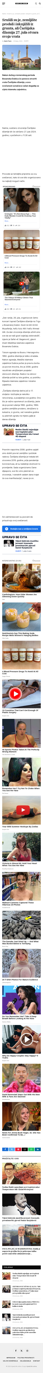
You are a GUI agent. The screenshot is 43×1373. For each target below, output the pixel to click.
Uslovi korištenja (10, 1361)
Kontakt (36, 1361)
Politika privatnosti (26, 1358)
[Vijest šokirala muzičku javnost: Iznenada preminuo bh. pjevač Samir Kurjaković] (21, 1204)
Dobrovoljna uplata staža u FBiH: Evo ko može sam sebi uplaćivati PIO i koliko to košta (25, 1304)
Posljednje (8, 1267)
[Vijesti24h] (21, 3)
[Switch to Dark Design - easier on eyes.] (36, 3)
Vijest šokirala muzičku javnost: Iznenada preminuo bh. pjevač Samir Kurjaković (20, 1219)
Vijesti (26, 41)
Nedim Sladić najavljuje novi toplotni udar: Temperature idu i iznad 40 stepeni (21, 1188)
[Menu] (3, 3)
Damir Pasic (7, 41)
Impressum (11, 1358)
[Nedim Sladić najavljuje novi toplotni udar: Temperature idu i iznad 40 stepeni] (21, 1173)
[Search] (39, 3)
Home (4, 14)
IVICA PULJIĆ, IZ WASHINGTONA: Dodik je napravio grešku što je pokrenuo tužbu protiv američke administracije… (21, 1251)
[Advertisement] (21, 109)
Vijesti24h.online (31, 1366)
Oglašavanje (25, 1361)
